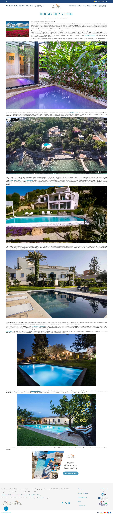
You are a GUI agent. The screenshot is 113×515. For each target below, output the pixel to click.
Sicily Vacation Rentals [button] (74, 6)
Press (31, 6)
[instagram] (68, 502)
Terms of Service (41, 498)
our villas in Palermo (90, 35)
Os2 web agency (6, 512)
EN (6, 1)
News (27, 6)
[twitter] (65, 502)
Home (7, 6)
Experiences (22, 6)
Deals (84, 6)
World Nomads (104, 489)
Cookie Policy (32, 495)
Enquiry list (103, 6)
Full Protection (93, 6)
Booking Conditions (83, 493)
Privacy (39, 495)
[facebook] (61, 502)
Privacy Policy (31, 498)
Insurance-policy (82, 497)
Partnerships (24, 495)
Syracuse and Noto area (38, 326)
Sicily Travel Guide (13, 6)
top (6, 509)
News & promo (52, 18)
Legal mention (82, 506)
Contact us (40, 6)
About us (80, 489)
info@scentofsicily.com (8, 495)
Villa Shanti (9, 331)
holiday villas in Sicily (14, 180)
